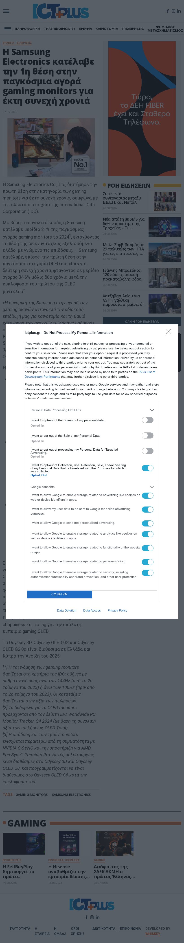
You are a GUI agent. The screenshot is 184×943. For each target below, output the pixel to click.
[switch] (147, 420)
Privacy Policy (117, 610)
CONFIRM (59, 594)
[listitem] (92, 410)
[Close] (169, 333)
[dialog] (92, 471)
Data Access (92, 610)
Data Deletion (66, 610)
